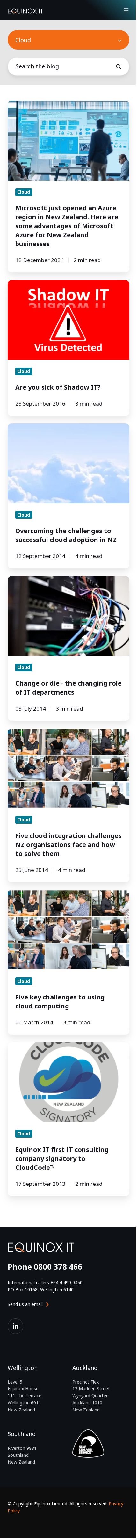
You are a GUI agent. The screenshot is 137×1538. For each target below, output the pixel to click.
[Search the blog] (118, 66)
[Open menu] (126, 10)
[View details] (15, 1326)
